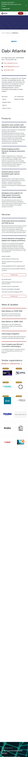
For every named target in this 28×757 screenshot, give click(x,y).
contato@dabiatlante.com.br (11, 66)
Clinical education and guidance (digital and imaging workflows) (13, 239)
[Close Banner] (26, 5)
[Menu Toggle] (25, 13)
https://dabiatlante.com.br (10, 63)
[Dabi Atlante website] (14, 41)
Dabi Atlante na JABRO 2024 (12, 322)
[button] (14, 274)
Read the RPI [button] (6, 8)
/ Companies (10, 33)
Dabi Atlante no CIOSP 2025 (12, 311)
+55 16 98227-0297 (8, 70)
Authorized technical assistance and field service (13, 222)
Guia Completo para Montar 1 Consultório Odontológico (12, 345)
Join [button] (21, 13)
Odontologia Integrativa (10, 334)
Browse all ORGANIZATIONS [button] (11, 363)
